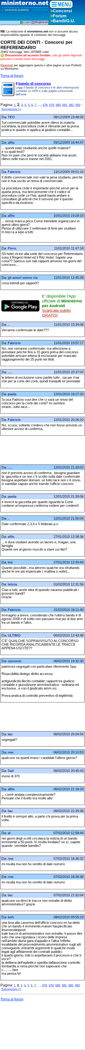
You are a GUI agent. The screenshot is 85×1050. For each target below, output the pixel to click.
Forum (58, 15)
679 (51, 105)
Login (26, 22)
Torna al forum (11, 76)
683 (77, 105)
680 (58, 105)
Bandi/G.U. (62, 20)
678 (45, 105)
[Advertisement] (36, 450)
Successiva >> (11, 109)
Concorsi (61, 10)
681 (64, 105)
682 (71, 105)
